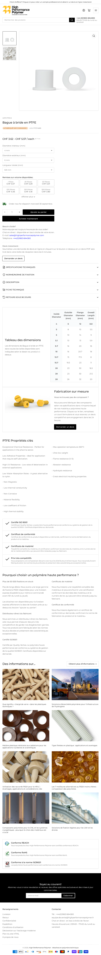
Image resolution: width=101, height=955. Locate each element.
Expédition (7, 924)
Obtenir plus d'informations (81, 664)
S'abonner (68, 895)
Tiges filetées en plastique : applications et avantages (74, 745)
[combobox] (38, 20)
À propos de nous (10, 937)
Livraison (6, 914)
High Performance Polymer (40, 948)
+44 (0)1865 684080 (85, 18)
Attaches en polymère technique (65, 948)
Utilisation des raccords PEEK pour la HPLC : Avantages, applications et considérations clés (22, 788)
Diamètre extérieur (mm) (14, 155)
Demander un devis (13, 258)
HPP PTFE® (7, 118)
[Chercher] (72, 20)
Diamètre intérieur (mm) (13, 146)
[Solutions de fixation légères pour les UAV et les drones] (75, 808)
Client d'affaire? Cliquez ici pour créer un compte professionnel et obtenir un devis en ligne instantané (51, 2)
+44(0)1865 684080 (22, 238)
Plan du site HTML (10, 934)
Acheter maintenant (28, 219)
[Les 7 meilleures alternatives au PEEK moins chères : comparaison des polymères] (75, 766)
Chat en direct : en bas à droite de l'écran (70, 921)
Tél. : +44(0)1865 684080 (63, 914)
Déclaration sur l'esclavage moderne (19, 930)
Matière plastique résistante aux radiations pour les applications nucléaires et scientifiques (24, 746)
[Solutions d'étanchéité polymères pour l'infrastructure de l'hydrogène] (75, 684)
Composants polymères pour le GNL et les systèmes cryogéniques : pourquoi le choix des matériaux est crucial (24, 830)
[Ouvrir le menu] (96, 10)
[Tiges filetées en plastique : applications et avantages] (75, 725)
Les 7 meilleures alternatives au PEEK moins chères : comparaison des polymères (74, 788)
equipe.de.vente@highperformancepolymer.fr (73, 917)
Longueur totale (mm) (12, 165)
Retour (5, 917)
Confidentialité (9, 921)
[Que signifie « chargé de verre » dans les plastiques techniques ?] (25, 684)
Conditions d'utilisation (12, 927)
